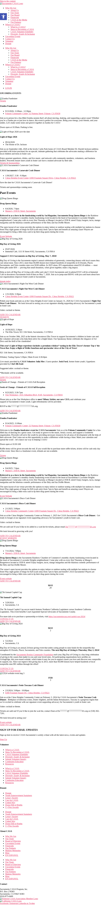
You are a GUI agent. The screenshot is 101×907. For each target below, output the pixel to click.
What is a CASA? (12, 24)
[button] (3, 16)
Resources (9, 764)
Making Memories (13, 850)
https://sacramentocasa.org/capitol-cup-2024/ (67, 616)
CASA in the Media (19, 20)
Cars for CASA (11, 800)
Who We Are (10, 8)
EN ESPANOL (11, 855)
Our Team (15, 13)
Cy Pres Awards (12, 807)
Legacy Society (11, 798)
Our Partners (16, 22)
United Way (10, 802)
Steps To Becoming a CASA (17, 752)
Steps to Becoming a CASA (22, 29)
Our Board (15, 15)
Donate (8, 43)
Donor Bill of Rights (13, 805)
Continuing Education (14, 761)
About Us (15, 10)
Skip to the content (8, 1)
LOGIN (8, 88)
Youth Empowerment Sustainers (18, 795)
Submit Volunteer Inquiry (15, 759)
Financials (15, 17)
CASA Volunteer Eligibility (22, 32)
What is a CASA (12, 750)
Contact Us (10, 39)
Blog (7, 853)
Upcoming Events (12, 36)
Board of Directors (13, 841)
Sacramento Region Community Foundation (34, 654)
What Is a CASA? (18, 27)
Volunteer (9, 41)
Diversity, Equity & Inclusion (23, 34)
